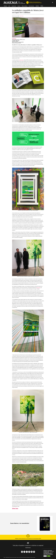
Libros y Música (24, 6)
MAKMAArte (14, 38)
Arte (9, 6)
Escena (19, 6)
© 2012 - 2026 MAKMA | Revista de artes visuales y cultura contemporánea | (13, 557)
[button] (52, 2)
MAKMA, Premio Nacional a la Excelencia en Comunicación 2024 (35, 2)
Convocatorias (31, 6)
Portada (5, 6)
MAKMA (37, 6)
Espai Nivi (38, 287)
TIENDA (42, 6)
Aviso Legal (30, 557)
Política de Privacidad (26, 557)
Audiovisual (14, 6)
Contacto (34, 557)
